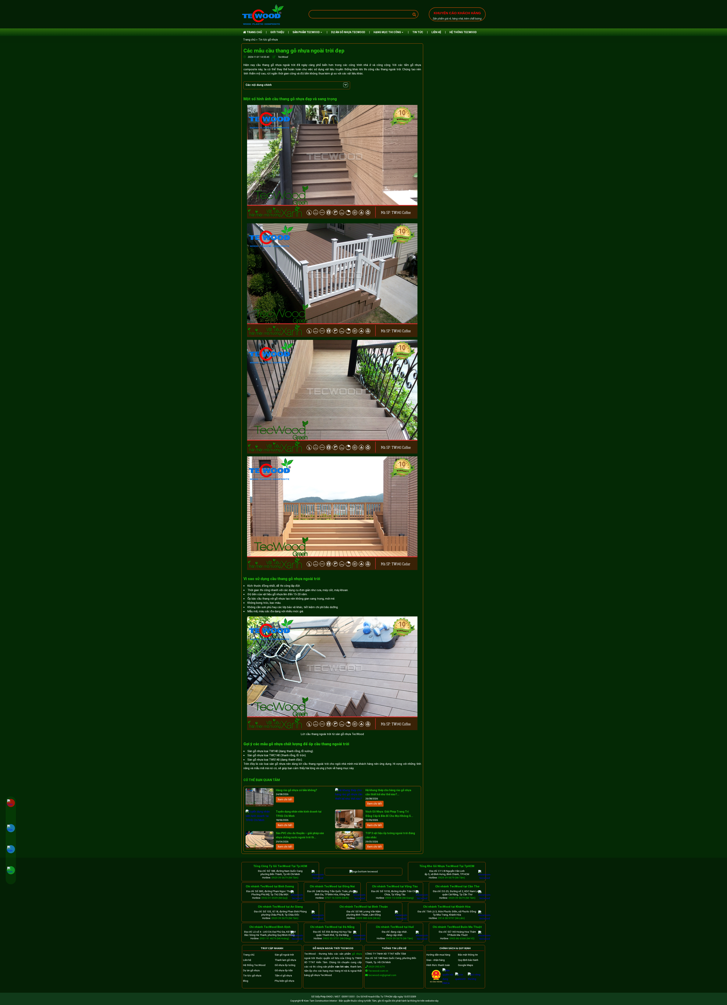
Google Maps (465, 965)
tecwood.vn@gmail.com (382, 975)
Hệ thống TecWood (254, 965)
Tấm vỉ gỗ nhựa (283, 975)
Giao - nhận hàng (435, 959)
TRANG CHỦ (254, 32)
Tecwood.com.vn (378, 970)
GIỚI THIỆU (277, 32)
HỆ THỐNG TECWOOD (463, 32)
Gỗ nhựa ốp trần (284, 970)
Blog (245, 980)
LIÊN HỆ (436, 32)
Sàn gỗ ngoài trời (284, 954)
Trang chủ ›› (250, 39)
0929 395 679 (376, 966)
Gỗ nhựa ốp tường (285, 965)
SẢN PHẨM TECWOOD (306, 32)
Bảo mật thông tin (468, 954)
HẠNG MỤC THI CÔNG (387, 32)
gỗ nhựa (357, 953)
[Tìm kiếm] (414, 14)
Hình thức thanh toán (438, 965)
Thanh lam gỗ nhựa (285, 959)
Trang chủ (248, 954)
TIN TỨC (417, 32)
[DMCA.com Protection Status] (448, 983)
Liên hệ (247, 959)
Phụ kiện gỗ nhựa (284, 980)
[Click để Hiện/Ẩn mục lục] (345, 85)
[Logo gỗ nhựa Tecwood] (262, 25)
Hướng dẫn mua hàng (438, 954)
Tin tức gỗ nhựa (268, 39)
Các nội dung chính (259, 85)
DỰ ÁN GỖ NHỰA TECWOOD (348, 32)
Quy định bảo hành (468, 959)
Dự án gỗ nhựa (251, 970)
